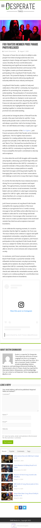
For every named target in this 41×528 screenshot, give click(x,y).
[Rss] (16, 507)
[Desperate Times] (20, 7)
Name (5, 414)
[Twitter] (24, 507)
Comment (6, 394)
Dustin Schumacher (10, 51)
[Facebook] (20, 507)
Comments (20, 451)
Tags (28, 451)
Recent (4, 451)
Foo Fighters (27, 130)
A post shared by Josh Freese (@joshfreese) (21, 335)
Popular (11, 451)
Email (5, 422)
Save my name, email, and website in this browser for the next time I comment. (20, 437)
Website (5, 429)
